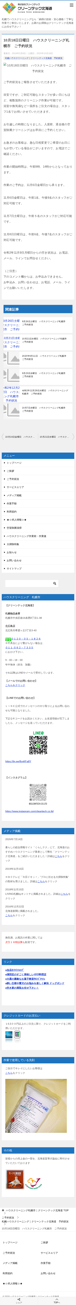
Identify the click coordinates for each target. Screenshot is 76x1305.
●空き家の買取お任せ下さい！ (22, 987)
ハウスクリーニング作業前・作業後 (26, 536)
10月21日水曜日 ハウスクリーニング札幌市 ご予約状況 (45, 340)
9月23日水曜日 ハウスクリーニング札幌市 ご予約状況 (45, 375)
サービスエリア (15, 487)
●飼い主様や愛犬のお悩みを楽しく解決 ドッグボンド (34, 983)
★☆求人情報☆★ (17, 519)
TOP (37, 1210)
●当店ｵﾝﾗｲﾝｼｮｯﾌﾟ (14, 970)
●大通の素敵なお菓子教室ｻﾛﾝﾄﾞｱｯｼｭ (25, 978)
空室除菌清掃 (14, 527)
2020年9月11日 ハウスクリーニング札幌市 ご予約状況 (45, 357)
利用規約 (12, 511)
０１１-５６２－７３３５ (19, 647)
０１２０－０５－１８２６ (26, 638)
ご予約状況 (13, 479)
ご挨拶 (10, 470)
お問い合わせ (14, 560)
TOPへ (57, 1302)
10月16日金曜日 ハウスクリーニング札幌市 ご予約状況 (21, 437)
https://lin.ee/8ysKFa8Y (18, 761)
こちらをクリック (15, 685)
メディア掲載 (14, 495)
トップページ (14, 462)
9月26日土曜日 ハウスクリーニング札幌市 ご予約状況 (45, 323)
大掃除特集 (13, 544)
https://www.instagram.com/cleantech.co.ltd (29, 811)
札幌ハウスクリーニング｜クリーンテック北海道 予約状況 (33, 58)
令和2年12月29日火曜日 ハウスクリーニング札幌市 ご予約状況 (45, 392)
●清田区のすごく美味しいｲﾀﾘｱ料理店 (25, 974)
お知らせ (12, 552)
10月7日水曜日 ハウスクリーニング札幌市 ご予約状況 (45, 409)
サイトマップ (14, 568)
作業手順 (12, 503)
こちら (58, 856)
